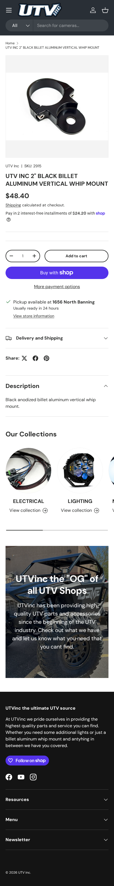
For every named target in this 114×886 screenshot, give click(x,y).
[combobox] (57, 25)
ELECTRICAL (28, 501)
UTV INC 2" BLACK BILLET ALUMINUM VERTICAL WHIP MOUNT (52, 47)
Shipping (13, 205)
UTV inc (24, 872)
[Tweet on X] (24, 358)
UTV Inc (12, 165)
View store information (33, 315)
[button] (105, 10)
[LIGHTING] (80, 470)
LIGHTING (80, 501)
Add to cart (76, 255)
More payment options (57, 286)
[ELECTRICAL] (28, 470)
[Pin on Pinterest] (46, 358)
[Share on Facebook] (35, 358)
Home (10, 43)
